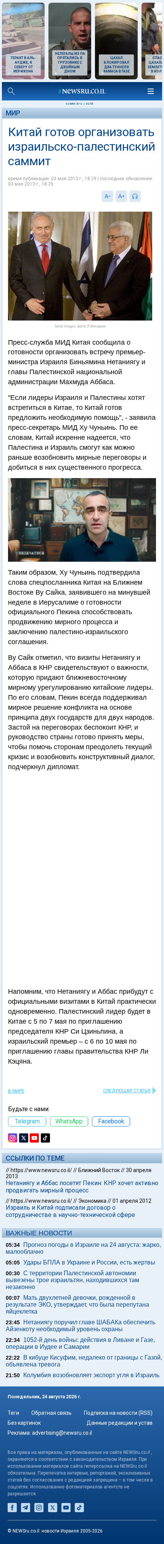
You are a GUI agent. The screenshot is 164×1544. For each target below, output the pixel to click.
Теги (13, 1413)
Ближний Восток (99, 1170)
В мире (16, 1091)
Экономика (92, 1201)
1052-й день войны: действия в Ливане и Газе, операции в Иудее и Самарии (80, 1343)
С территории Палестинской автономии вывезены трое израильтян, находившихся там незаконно (72, 1280)
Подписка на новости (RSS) (118, 1413)
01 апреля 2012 (132, 1201)
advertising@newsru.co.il (62, 1433)
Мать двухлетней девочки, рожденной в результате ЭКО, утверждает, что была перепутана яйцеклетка (77, 1304)
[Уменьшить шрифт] (107, 196)
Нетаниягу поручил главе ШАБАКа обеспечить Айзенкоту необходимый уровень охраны (80, 1325)
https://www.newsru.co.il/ (41, 1170)
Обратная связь (51, 1413)
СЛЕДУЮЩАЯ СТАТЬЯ (126, 1090)
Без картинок (24, 1423)
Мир (13, 113)
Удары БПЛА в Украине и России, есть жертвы (89, 1262)
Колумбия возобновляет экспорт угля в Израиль (91, 1375)
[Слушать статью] (142, 196)
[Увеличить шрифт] (121, 196)
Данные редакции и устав (120, 1423)
